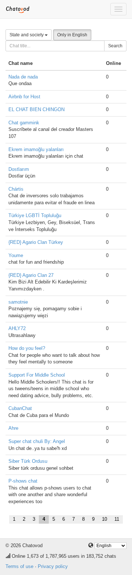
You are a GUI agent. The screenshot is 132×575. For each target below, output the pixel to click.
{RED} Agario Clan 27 (31, 275)
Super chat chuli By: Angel (36, 441)
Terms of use (19, 566)
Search (115, 45)
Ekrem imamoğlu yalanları (36, 149)
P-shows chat (22, 481)
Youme (15, 255)
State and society (27, 34)
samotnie (18, 302)
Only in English (72, 34)
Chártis (15, 189)
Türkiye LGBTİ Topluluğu (34, 215)
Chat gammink (23, 122)
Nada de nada (23, 77)
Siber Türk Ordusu (27, 461)
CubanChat (20, 408)
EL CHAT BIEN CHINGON (36, 109)
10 (104, 519)
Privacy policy (53, 566)
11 (116, 519)
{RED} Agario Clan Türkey (35, 242)
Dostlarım (18, 169)
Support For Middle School (36, 375)
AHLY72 (17, 328)
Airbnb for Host (24, 96)
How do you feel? (26, 348)
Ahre (13, 428)
